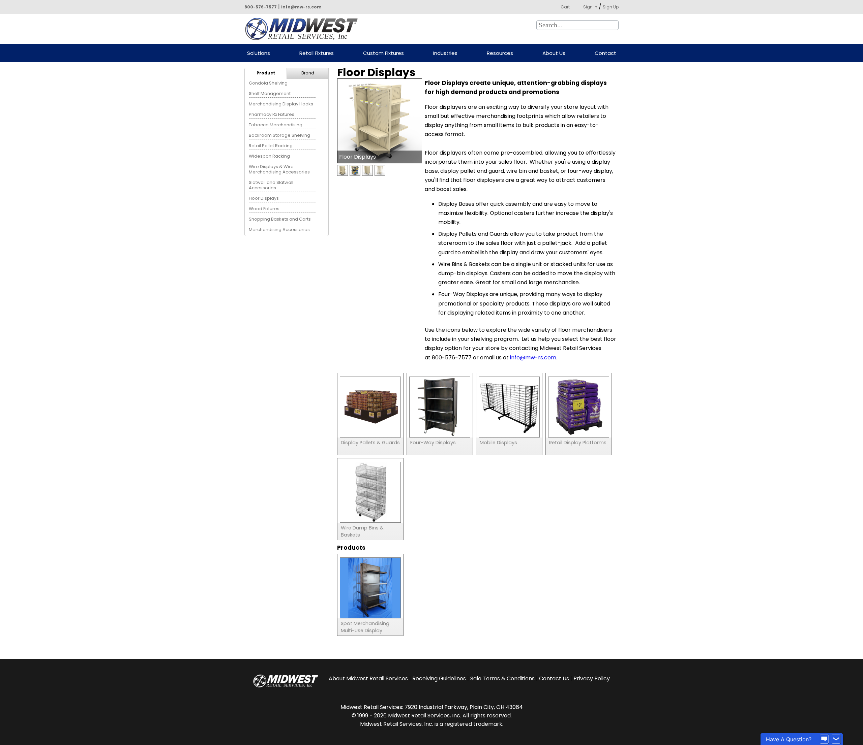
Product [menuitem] (266, 73)
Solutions (258, 53)
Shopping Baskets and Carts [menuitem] (280, 219)
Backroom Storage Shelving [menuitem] (279, 135)
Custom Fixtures (383, 53)
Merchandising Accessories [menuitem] (279, 229)
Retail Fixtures (316, 53)
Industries (445, 53)
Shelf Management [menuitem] (270, 93)
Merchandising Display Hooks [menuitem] (281, 104)
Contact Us (554, 678)
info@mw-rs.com (301, 7)
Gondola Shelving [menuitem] (268, 83)
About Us (553, 53)
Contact (605, 53)
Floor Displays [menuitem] (264, 198)
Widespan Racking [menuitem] (269, 156)
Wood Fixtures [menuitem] (264, 208)
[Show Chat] (824, 739)
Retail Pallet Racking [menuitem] (271, 145)
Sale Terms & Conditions (502, 678)
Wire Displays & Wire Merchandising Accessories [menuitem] (279, 169)
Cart (565, 7)
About (368, 678)
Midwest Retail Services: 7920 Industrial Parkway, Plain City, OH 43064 (431, 707)
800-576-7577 (260, 7)
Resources (500, 53)
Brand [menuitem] (307, 73)
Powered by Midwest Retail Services (303, 29)
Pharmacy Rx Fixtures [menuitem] (271, 114)
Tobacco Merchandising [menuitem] (275, 125)
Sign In (590, 7)
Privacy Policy (591, 678)
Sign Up (611, 7)
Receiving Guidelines (439, 678)
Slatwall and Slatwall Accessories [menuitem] (271, 185)
